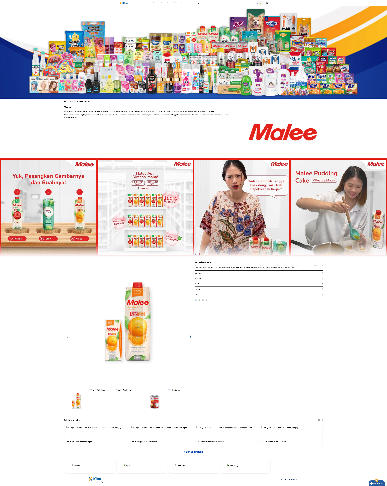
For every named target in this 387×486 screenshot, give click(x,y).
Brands (72, 101)
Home (66, 101)
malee (87, 101)
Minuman (80, 101)
